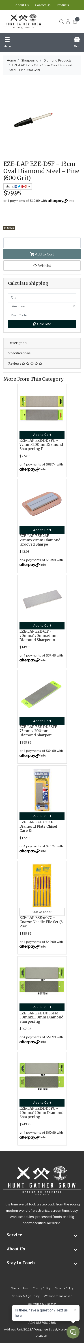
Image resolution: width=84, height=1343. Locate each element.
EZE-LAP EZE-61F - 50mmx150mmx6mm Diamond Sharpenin (38, 635)
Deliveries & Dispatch (42, 1303)
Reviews (15, 363)
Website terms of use (58, 1296)
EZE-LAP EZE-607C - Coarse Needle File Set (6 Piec (41, 922)
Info (71, 201)
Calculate (43, 324)
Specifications (19, 353)
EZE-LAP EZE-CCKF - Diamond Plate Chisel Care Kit (38, 826)
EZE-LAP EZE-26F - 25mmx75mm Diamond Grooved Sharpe (39, 540)
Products (63, 5)
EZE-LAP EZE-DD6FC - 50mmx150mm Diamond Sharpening (41, 1112)
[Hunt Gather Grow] (25, 21)
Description (17, 343)
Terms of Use (19, 1288)
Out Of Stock (42, 912)
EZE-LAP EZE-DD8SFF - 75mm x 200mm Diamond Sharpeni (39, 731)
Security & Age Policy (25, 1296)
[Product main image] (42, 117)
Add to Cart (44, 254)
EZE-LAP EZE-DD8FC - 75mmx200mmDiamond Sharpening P (41, 444)
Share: (10, 186)
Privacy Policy (41, 1288)
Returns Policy (64, 1288)
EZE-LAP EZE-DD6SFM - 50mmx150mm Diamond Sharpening (41, 1017)
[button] (42, 265)
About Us (22, 5)
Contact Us (42, 5)
